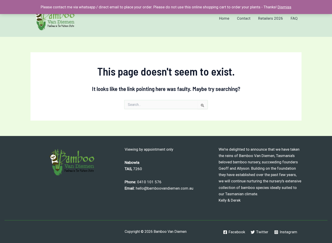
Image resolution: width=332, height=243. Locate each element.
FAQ (294, 18)
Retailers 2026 (270, 18)
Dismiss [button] (284, 7)
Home (224, 18)
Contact (243, 18)
